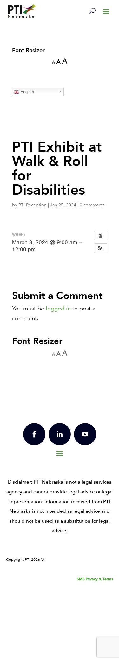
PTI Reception (32, 205)
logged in (58, 309)
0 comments (92, 205)
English (26, 91)
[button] (100, 248)
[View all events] (100, 235)
